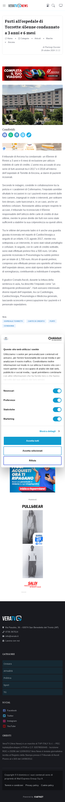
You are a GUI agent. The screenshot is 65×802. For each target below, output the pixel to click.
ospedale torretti (13, 321)
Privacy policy (32, 785)
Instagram (12, 721)
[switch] (57, 400)
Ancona (11, 42)
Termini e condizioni (14, 785)
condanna (9, 326)
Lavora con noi (12, 640)
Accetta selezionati (32, 450)
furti (52, 321)
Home (10, 38)
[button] (55, 6)
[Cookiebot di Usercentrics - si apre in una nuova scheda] (48, 339)
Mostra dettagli (48, 431)
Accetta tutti (32, 440)
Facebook (12, 710)
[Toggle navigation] (4, 5)
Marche (49, 38)
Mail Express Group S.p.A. (30, 778)
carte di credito (36, 321)
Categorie (25, 38)
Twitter (10, 716)
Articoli (38, 38)
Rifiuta (32, 460)
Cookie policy (47, 785)
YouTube (11, 726)
